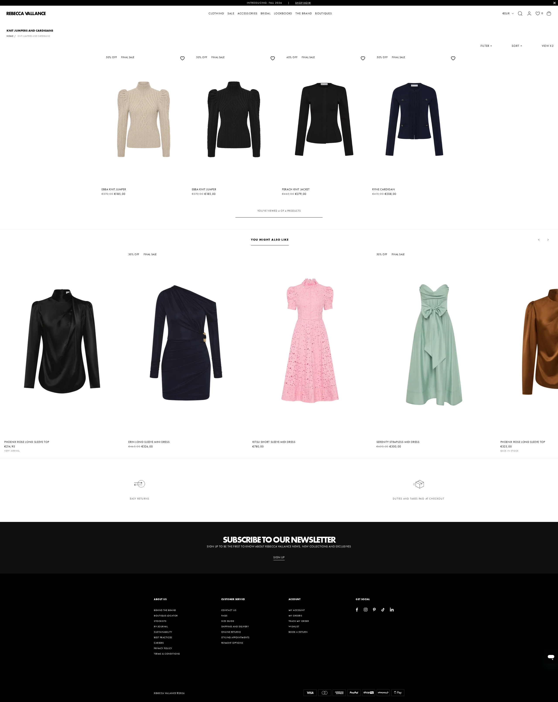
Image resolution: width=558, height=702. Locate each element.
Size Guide (227, 621)
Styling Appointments (235, 637)
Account (295, 599)
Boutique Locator (166, 615)
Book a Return (298, 631)
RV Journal (161, 626)
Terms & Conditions (167, 653)
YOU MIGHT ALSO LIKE (270, 239)
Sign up (279, 557)
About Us (160, 599)
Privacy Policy (163, 648)
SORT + (517, 46)
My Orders (295, 615)
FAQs (224, 615)
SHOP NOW (303, 3)
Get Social (363, 599)
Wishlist (294, 626)
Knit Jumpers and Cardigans (34, 36)
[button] (520, 13)
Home (10, 36)
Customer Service (233, 599)
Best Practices (163, 637)
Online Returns (231, 631)
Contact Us (228, 610)
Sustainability (163, 631)
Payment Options (232, 642)
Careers (159, 642)
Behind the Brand (165, 610)
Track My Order (299, 621)
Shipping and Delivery (235, 626)
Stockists (160, 621)
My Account (297, 610)
